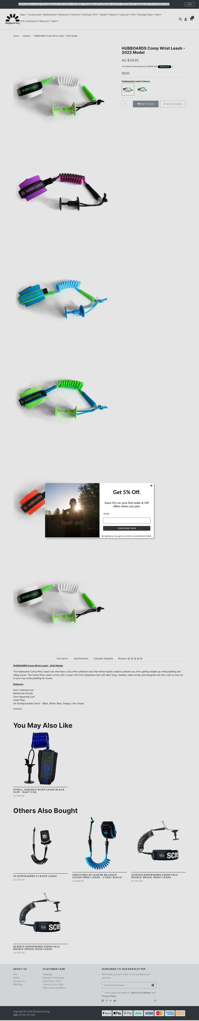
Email (106, 513)
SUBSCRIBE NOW (127, 528)
